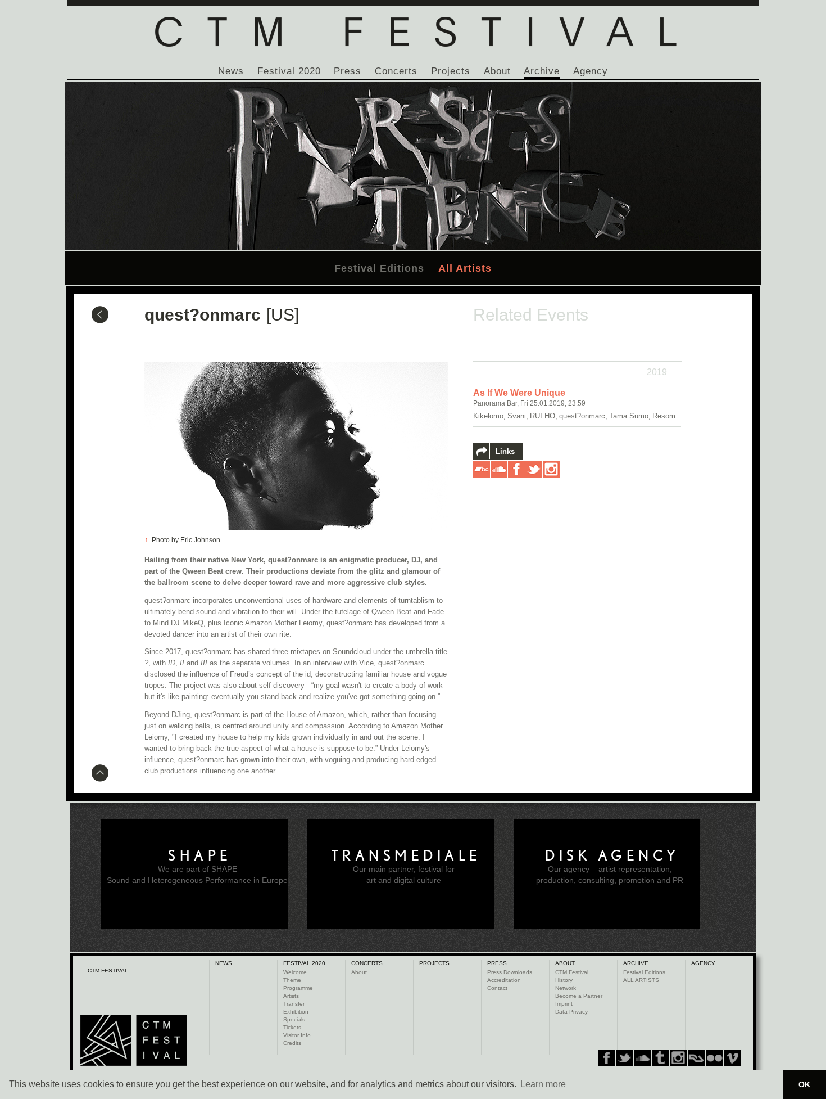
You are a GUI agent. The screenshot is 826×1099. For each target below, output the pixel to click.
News (231, 71)
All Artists (465, 268)
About (497, 71)
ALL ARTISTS (641, 980)
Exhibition (295, 1011)
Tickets (292, 1027)
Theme (292, 980)
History (564, 980)
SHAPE (200, 855)
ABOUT (565, 963)
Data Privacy (571, 1011)
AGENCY (703, 963)
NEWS (223, 963)
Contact (497, 988)
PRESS (497, 963)
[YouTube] (714, 1058)
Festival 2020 (289, 71)
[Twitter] (624, 1058)
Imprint (564, 1004)
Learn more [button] (543, 1084)
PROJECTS (434, 963)
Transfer (294, 1004)
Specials (294, 1019)
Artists (291, 996)
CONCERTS (367, 963)
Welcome (295, 972)
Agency (590, 71)
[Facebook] (606, 1058)
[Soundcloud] (642, 1058)
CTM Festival (571, 972)
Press (347, 71)
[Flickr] (678, 1058)
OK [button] (804, 1084)
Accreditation (504, 980)
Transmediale (407, 855)
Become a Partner (578, 996)
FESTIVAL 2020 (304, 963)
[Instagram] (660, 1058)
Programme (298, 988)
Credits (292, 1043)
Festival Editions (379, 268)
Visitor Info (297, 1035)
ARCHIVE (635, 963)
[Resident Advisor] (732, 1058)
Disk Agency (612, 855)
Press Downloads (509, 972)
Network (565, 988)
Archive (542, 71)
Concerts (396, 71)
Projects (450, 71)
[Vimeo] (696, 1058)
